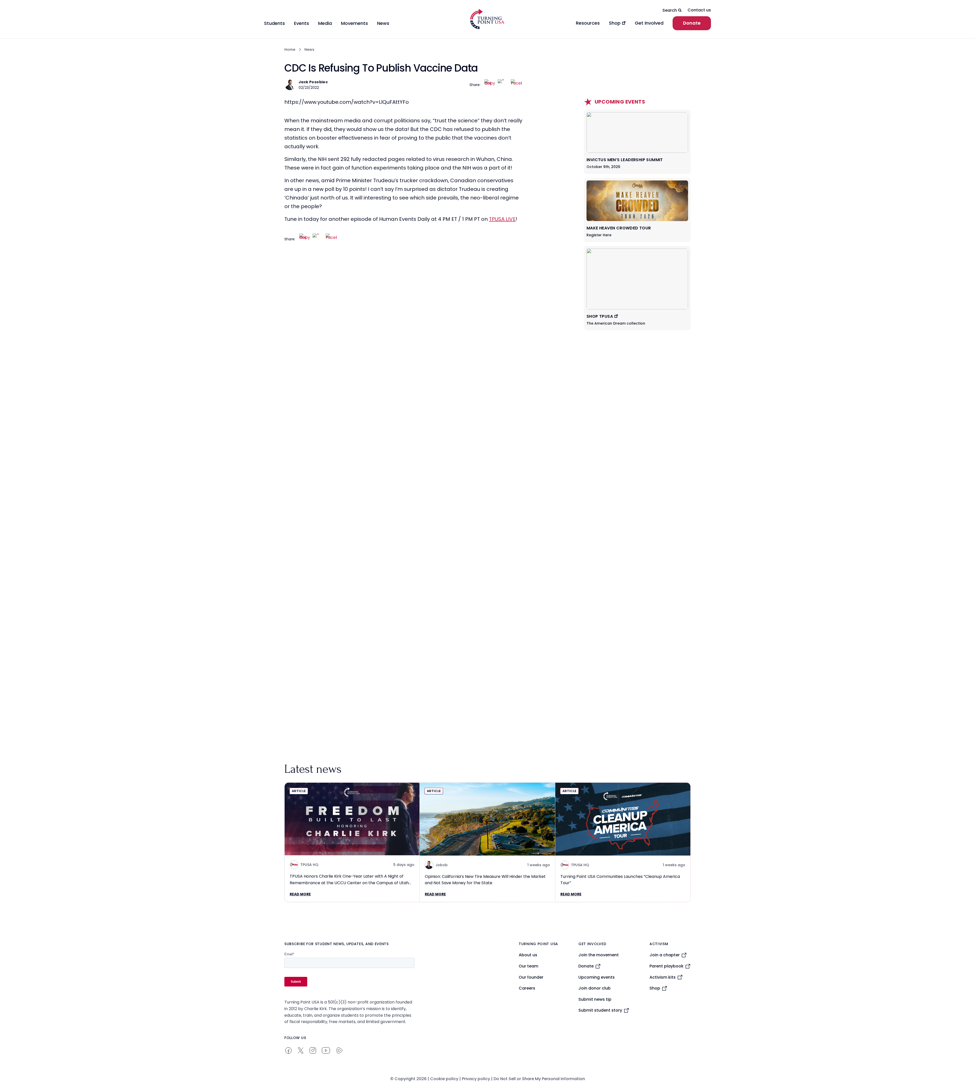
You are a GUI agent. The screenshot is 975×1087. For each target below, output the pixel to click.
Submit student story (600, 1010)
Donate (692, 23)
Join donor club (594, 988)
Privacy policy (476, 1079)
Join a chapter (664, 955)
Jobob (441, 864)
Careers (527, 988)
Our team (528, 966)
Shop (654, 988)
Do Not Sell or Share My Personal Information (539, 1079)
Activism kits (662, 977)
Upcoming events (596, 977)
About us (528, 955)
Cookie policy (444, 1079)
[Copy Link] (490, 84)
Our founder (531, 977)
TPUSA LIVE (502, 219)
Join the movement (598, 955)
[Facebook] (516, 84)
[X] (503, 84)
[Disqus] (403, 349)
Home (289, 49)
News (309, 49)
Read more (300, 894)
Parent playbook (666, 966)
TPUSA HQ (309, 864)
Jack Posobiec (313, 82)
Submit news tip (594, 999)
